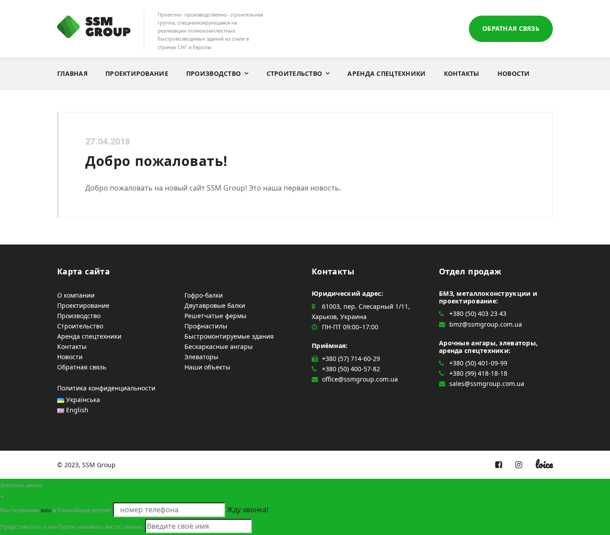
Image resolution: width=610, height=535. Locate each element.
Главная (72, 73)
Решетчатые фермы (215, 315)
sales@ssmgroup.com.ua (486, 383)
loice (544, 464)
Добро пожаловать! (156, 161)
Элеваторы (201, 357)
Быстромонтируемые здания (229, 336)
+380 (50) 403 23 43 (477, 313)
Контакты (462, 73)
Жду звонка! (247, 509)
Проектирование (136, 73)
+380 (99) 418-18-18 (478, 373)
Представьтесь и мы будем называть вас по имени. (71, 527)
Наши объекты (207, 367)
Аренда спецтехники (386, 73)
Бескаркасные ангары (218, 346)
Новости (513, 73)
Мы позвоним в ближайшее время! (55, 510)
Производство (213, 73)
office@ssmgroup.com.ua (360, 379)
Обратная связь (510, 28)
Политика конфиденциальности (106, 388)
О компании (76, 295)
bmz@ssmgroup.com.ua (485, 324)
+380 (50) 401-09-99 (478, 363)
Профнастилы (205, 326)
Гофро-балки (203, 295)
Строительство (294, 73)
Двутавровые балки (214, 305)
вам (46, 510)
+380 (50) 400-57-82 (351, 369)
